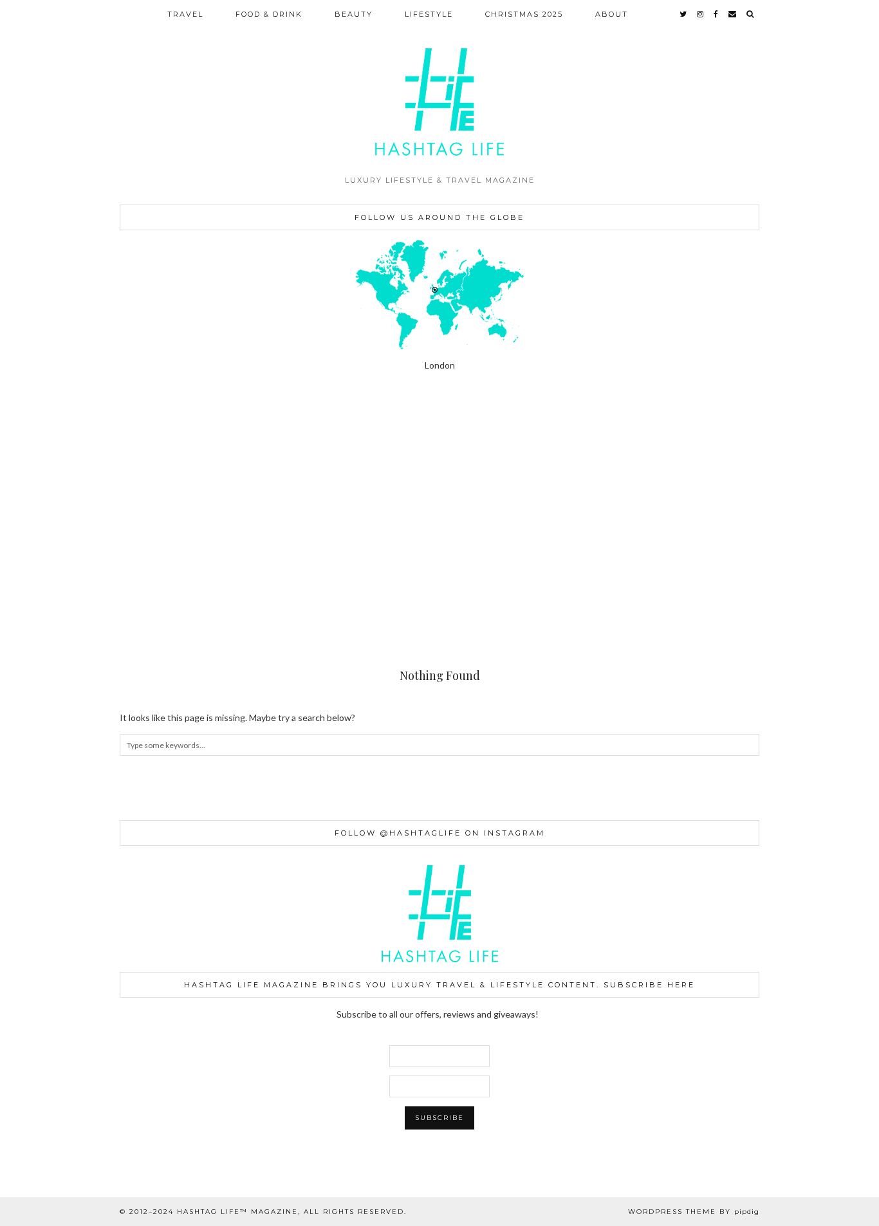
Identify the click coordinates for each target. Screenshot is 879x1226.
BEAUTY (354, 14)
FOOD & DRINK (269, 14)
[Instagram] (55, 460)
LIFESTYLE (429, 14)
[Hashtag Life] (439, 84)
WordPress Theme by (693, 1211)
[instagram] (701, 14)
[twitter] (684, 14)
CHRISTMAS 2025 (524, 14)
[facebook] (716, 14)
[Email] (732, 14)
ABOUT (611, 14)
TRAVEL (185, 14)
